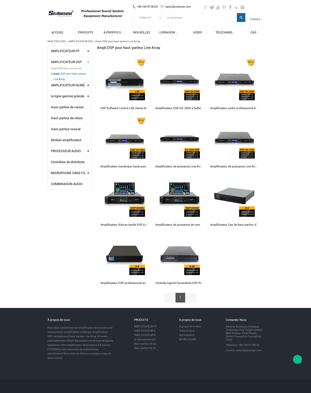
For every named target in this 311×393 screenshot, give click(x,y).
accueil (57, 32)
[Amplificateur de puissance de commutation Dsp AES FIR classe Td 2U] (179, 196)
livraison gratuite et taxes (169, 32)
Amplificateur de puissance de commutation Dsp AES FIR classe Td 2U (200, 224)
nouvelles (141, 32)
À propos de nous (113, 32)
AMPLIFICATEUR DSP (81, 41)
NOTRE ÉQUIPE (187, 339)
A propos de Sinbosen (191, 326)
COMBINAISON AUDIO (67, 184)
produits (85, 32)
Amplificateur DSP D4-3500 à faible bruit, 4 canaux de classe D (195, 108)
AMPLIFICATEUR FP (65, 51)
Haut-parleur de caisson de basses (75, 107)
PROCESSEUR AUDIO (66, 151)
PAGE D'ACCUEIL (57, 41)
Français (255, 19)
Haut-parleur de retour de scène (73, 118)
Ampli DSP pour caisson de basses (66, 69)
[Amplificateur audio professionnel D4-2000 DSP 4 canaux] (234, 79)
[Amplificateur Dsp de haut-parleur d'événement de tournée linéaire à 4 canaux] (234, 196)
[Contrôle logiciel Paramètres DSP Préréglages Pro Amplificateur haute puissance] (179, 254)
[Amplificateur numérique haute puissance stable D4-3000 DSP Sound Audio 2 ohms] (124, 137)
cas (253, 32)
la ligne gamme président (69, 96)
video (197, 32)
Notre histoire (187, 335)
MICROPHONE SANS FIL (68, 173)
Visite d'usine (186, 330)
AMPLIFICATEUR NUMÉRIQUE (72, 85)
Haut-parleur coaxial (66, 129)
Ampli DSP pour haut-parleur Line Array (117, 41)
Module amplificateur (66, 140)
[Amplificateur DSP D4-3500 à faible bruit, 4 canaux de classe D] (179, 79)
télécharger (225, 32)
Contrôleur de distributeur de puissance (79, 162)
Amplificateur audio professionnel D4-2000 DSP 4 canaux (247, 108)
